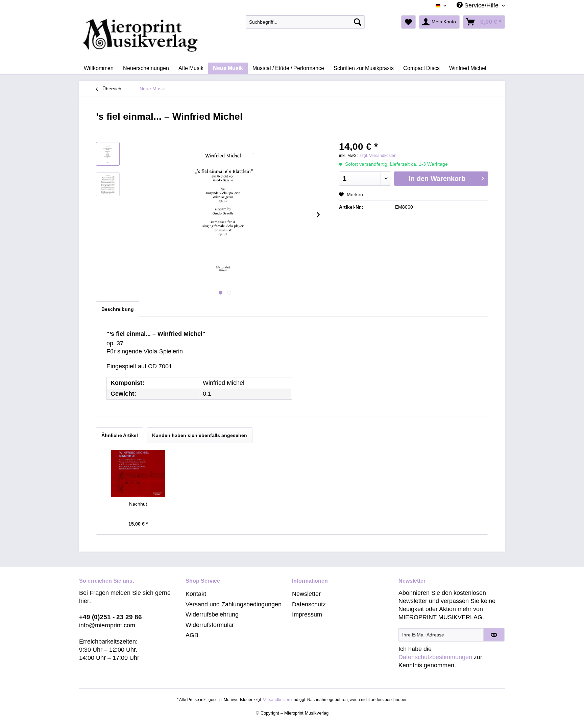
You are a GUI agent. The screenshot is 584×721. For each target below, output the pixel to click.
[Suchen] (357, 22)
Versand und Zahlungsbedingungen (234, 604)
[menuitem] (305, 22)
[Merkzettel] (408, 22)
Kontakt (196, 593)
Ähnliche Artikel (119, 435)
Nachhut (138, 504)
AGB (192, 635)
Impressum (307, 614)
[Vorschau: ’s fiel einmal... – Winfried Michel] (108, 154)
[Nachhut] (138, 473)
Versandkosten (276, 699)
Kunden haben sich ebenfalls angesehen (199, 435)
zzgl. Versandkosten (378, 155)
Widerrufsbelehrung (212, 614)
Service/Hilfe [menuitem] (481, 5)
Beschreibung (117, 309)
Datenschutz (309, 604)
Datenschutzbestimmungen (435, 657)
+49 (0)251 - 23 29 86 (110, 617)
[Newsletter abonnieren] (494, 635)
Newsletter (306, 593)
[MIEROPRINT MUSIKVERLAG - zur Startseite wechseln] (166, 35)
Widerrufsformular (210, 625)
